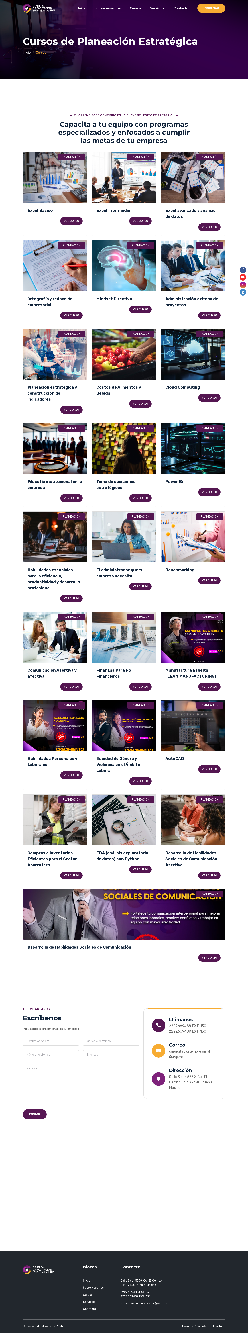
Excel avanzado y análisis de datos (190, 213)
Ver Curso (71, 221)
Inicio (82, 8)
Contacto (181, 8)
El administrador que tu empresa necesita (120, 573)
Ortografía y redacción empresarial (50, 301)
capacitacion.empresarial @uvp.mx (189, 1054)
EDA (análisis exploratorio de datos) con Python (122, 856)
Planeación (72, 157)
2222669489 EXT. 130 (187, 1031)
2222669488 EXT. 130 (187, 1026)
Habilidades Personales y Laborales (52, 761)
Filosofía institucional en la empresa (54, 484)
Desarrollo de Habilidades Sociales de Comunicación (79, 947)
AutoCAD (174, 758)
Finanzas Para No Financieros (113, 673)
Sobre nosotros (108, 8)
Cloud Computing (182, 387)
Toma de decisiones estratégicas (116, 484)
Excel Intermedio (113, 210)
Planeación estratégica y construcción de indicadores (52, 393)
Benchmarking (179, 570)
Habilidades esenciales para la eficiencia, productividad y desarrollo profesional (53, 579)
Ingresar (211, 8)
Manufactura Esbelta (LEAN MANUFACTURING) (190, 673)
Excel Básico (40, 210)
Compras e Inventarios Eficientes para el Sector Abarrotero (52, 859)
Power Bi (174, 481)
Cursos (135, 8)
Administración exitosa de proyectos (191, 301)
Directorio (218, 1326)
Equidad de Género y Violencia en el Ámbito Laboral (118, 764)
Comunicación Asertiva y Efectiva (51, 673)
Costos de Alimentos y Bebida (118, 390)
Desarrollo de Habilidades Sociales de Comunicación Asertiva (191, 859)
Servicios (157, 8)
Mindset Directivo (114, 298)
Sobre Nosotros (93, 1287)
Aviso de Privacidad (194, 1326)
